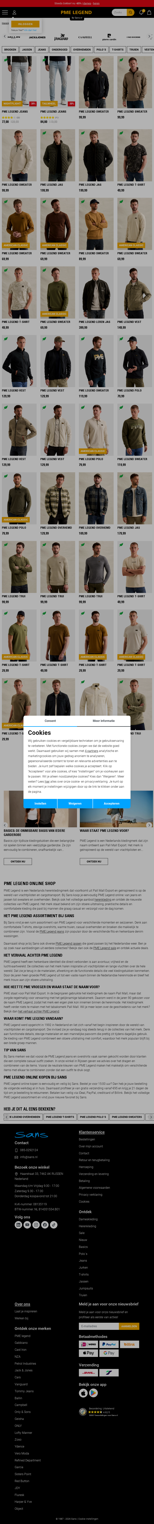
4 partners (91, 751)
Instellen (40, 803)
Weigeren (75, 803)
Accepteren (111, 803)
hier (47, 781)
